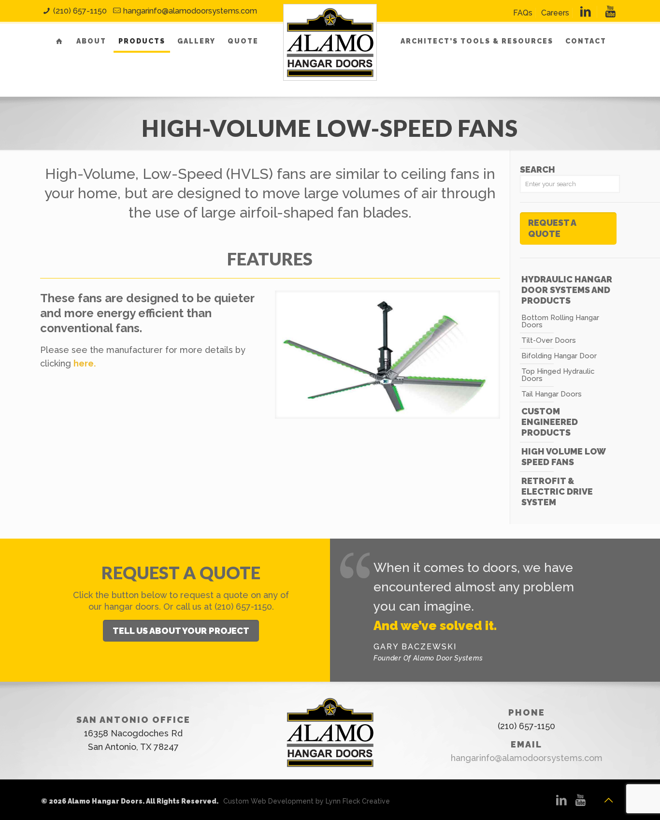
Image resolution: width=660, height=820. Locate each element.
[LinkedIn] (562, 801)
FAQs (522, 12)
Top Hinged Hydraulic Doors (558, 375)
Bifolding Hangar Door (559, 355)
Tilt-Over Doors (548, 340)
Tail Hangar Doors (551, 394)
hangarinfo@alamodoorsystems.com (190, 10)
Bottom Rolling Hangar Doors (560, 321)
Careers (555, 12)
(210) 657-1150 (80, 10)
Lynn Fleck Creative (358, 801)
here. (84, 363)
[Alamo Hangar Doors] (330, 54)
